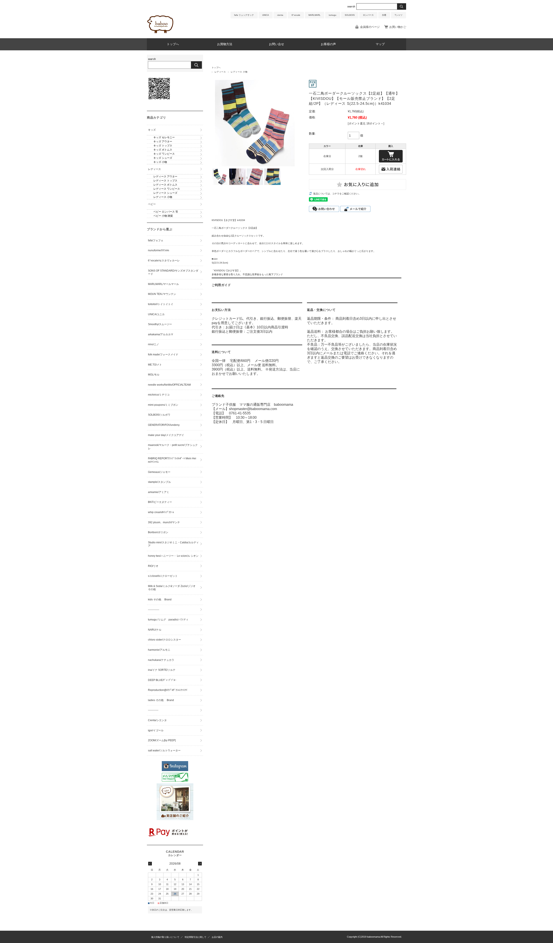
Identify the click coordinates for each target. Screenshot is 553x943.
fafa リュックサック (244, 15)
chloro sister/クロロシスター (164, 639)
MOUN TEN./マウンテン (162, 294)
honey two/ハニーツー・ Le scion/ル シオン (173, 555)
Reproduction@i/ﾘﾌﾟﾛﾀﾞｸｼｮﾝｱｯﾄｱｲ (167, 690)
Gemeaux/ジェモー (159, 472)
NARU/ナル (154, 629)
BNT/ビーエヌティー (160, 502)
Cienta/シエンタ (157, 720)
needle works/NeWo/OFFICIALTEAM (169, 384)
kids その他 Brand (160, 599)
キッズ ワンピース (164, 153)
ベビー (152, 204)
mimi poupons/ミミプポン (163, 404)
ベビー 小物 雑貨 (163, 215)
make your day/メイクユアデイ (166, 435)
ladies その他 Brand (161, 700)
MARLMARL (314, 15)
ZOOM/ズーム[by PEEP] (162, 740)
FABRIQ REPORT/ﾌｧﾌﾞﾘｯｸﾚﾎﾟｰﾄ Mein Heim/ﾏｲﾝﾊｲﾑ (172, 460)
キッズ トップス (162, 145)
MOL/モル (153, 374)
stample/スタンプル (159, 481)
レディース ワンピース (166, 188)
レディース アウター (165, 176)
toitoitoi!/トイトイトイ (160, 304)
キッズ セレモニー (164, 137)
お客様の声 (328, 44)
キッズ (152, 129)
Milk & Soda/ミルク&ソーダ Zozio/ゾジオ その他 (173, 588)
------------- (153, 609)
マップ (380, 44)
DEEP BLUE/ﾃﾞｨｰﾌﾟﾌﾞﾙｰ (162, 680)
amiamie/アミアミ (158, 492)
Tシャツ (398, 15)
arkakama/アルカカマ (160, 334)
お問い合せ (276, 44)
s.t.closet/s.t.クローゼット (163, 575)
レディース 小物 (239, 72)
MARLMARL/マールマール (163, 284)
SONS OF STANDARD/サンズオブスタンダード (173, 272)
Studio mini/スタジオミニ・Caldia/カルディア (173, 544)
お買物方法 (224, 44)
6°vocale (296, 15)
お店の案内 (217, 937)
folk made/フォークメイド (163, 354)
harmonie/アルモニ (159, 649)
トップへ (173, 44)
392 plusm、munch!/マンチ (164, 522)
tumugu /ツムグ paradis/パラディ (168, 619)
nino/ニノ (153, 344)
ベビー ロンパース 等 (165, 211)
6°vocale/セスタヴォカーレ (164, 260)
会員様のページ (370, 27)
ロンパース (368, 15)
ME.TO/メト (155, 364)
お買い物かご (397, 27)
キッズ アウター (162, 141)
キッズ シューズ (162, 157)
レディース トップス (165, 180)
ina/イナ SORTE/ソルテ (161, 669)
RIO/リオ (153, 566)
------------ (153, 710)
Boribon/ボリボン (158, 532)
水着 (384, 15)
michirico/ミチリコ (159, 394)
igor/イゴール (156, 730)
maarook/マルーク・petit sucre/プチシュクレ (173, 447)
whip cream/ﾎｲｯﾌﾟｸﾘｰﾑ (161, 512)
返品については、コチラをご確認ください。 (337, 193)
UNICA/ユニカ (156, 314)
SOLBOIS (350, 15)
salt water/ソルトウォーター (164, 750)
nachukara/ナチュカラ (161, 660)
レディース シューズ (165, 192)
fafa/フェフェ (155, 240)
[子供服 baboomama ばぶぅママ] (161, 35)
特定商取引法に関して (195, 937)
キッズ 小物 (160, 162)
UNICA (265, 15)
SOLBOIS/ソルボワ (159, 414)
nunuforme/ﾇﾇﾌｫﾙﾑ (158, 250)
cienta (280, 15)
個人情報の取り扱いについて (165, 937)
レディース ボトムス (165, 184)
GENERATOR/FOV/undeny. (164, 424)
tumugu (332, 15)
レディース (220, 72)
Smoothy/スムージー (160, 324)
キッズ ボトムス (162, 149)
